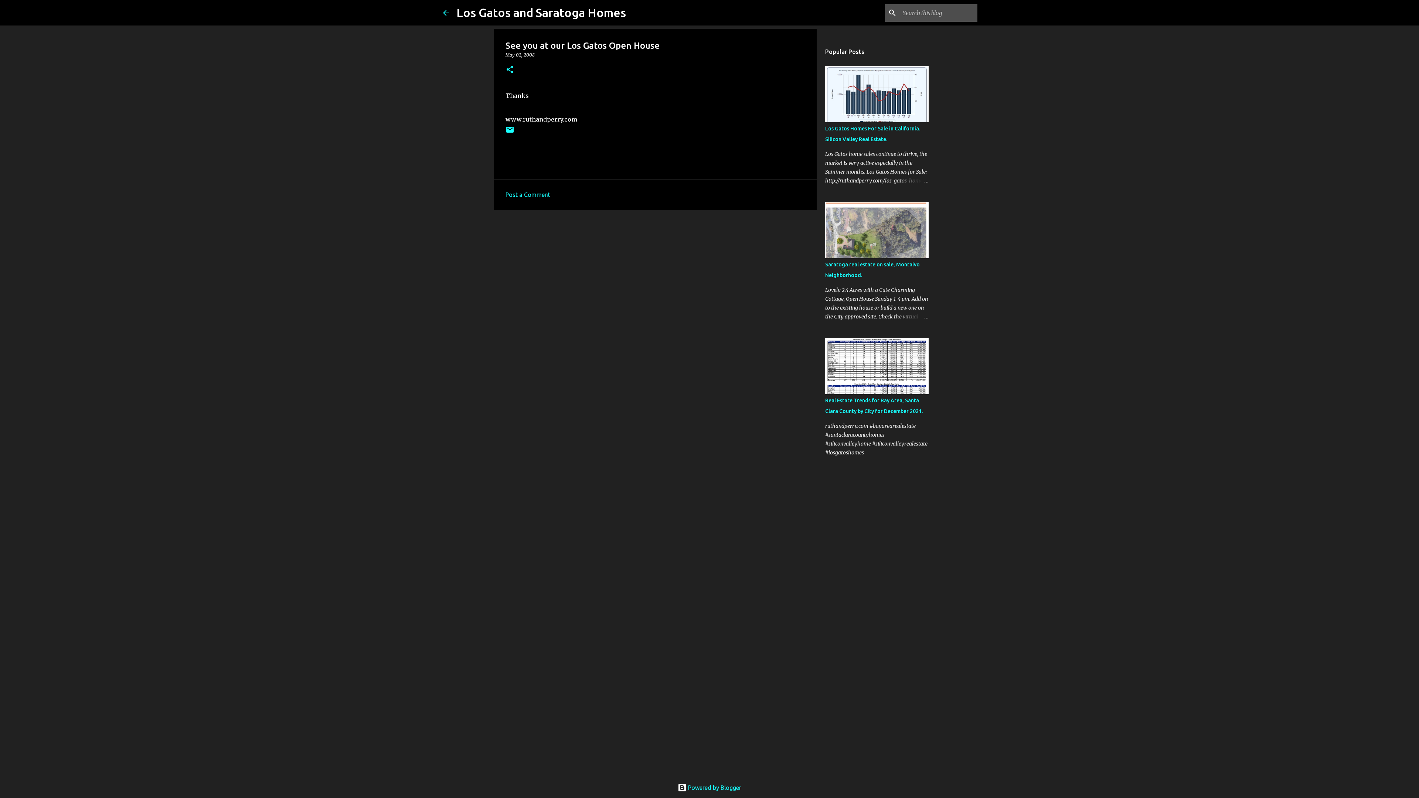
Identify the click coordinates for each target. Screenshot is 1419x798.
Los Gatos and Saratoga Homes (541, 12)
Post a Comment (528, 194)
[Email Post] (510, 132)
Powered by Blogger (714, 787)
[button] (510, 70)
